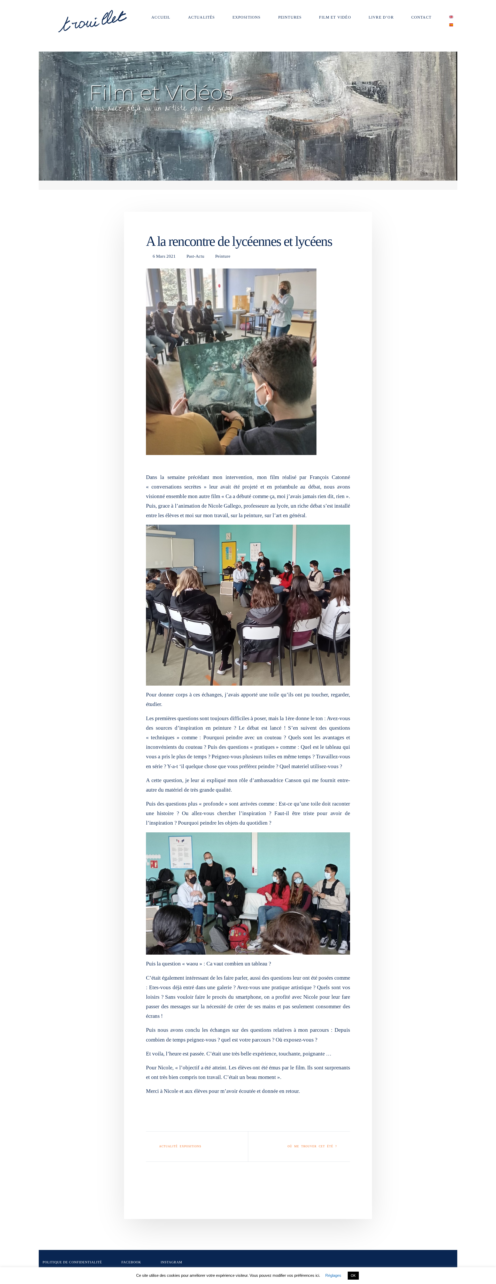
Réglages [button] (333, 1275)
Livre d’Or (381, 17)
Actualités (201, 17)
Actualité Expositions (180, 1146)
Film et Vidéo (335, 17)
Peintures (290, 17)
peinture (222, 256)
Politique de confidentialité (72, 1262)
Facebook (131, 1262)
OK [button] (353, 1276)
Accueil (160, 17)
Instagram (171, 1262)
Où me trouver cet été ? (312, 1146)
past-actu (195, 256)
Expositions (247, 17)
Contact (421, 17)
